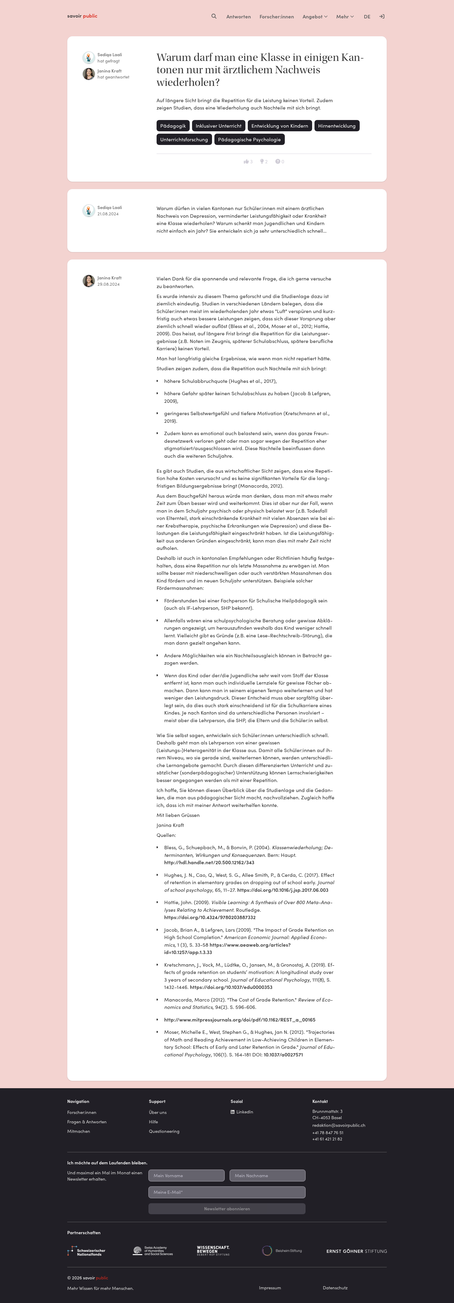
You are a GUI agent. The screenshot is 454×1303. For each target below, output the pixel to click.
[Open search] (214, 16)
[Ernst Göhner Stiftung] (357, 1251)
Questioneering (164, 1131)
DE (367, 16)
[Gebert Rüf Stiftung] (227, 1251)
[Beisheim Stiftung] (292, 1251)
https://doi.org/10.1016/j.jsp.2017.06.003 (282, 889)
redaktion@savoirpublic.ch (338, 1125)
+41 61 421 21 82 (327, 1139)
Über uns (158, 1112)
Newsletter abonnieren (227, 1208)
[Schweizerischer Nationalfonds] (97, 1251)
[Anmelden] (382, 16)
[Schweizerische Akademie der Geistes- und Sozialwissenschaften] (162, 1251)
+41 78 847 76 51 (327, 1132)
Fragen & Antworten (87, 1121)
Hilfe (153, 1121)
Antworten (238, 16)
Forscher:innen (277, 16)
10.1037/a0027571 (284, 1054)
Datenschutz (335, 1287)
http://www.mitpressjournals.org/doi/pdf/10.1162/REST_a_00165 (240, 1019)
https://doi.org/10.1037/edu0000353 (232, 986)
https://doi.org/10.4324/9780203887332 (210, 917)
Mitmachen (78, 1131)
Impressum (270, 1287)
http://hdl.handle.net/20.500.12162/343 (209, 862)
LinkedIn (244, 1111)
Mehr (342, 16)
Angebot (313, 16)
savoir (82, 15)
